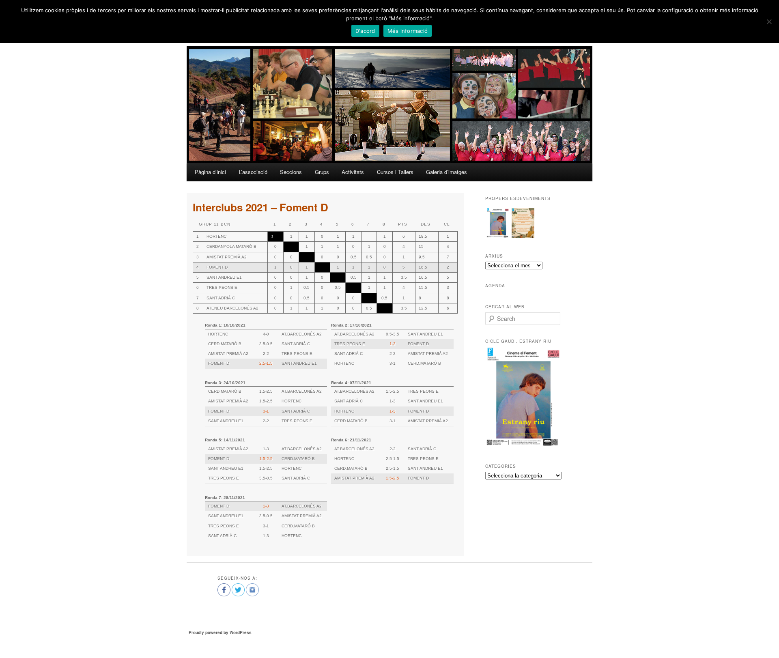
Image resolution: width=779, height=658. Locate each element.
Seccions (291, 172)
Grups (322, 172)
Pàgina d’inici (210, 172)
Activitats (353, 172)
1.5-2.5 (266, 458)
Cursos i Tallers (395, 172)
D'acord (365, 31)
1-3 (393, 344)
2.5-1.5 (266, 363)
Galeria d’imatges (446, 172)
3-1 (266, 411)
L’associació (253, 172)
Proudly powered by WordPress (220, 632)
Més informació (407, 31)
